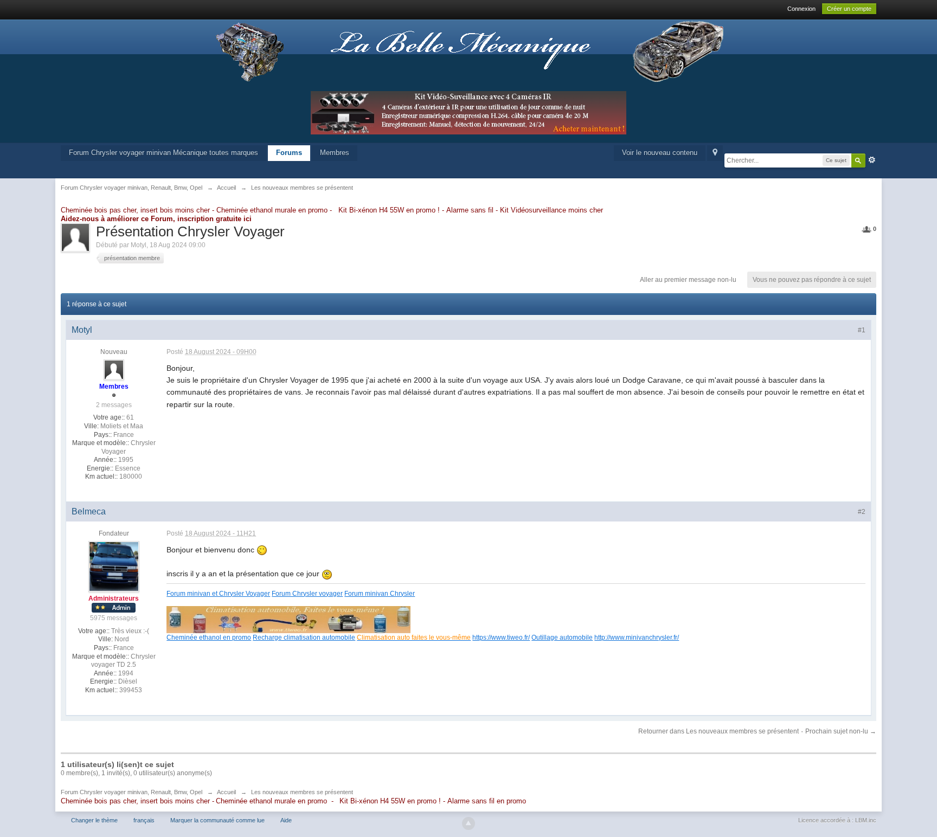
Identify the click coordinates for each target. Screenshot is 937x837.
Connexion (801, 8)
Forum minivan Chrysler (379, 593)
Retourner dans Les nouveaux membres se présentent (718, 731)
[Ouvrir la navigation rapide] (715, 153)
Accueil (226, 792)
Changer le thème (94, 820)
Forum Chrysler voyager (307, 593)
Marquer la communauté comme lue (217, 820)
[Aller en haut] (468, 823)
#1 (861, 330)
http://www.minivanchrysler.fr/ (636, 637)
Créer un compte (849, 8)
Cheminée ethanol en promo (208, 637)
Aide (286, 820)
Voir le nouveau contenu (659, 153)
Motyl (138, 245)
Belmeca (89, 511)
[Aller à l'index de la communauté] (468, 51)
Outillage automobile (562, 637)
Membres (334, 153)
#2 (861, 512)
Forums (289, 153)
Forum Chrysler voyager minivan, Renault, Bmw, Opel (131, 792)
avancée (872, 160)
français (144, 820)
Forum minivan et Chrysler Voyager (218, 593)
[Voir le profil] (114, 369)
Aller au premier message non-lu (688, 280)
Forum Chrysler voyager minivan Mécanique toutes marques (163, 153)
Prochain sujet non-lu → (840, 731)
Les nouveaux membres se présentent (302, 792)
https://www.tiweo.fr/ (501, 637)
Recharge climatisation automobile (304, 637)
